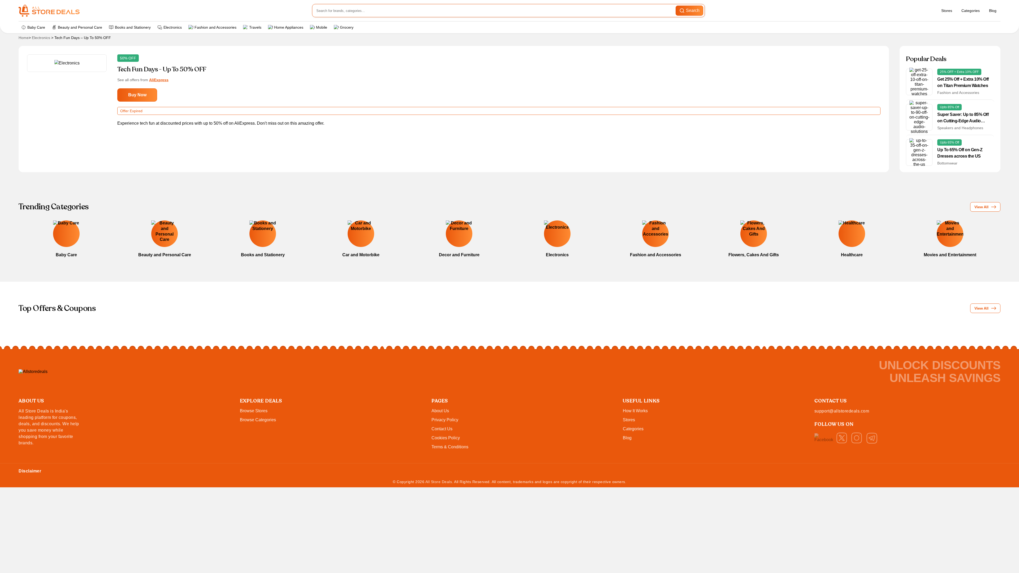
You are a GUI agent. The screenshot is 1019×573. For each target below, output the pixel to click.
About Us (440, 411)
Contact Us (441, 429)
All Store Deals (438, 482)
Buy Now (137, 95)
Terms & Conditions (449, 447)
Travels (255, 27)
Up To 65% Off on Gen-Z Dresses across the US (959, 152)
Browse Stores (253, 411)
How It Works (635, 411)
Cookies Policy (445, 438)
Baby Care (36, 27)
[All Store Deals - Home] (49, 10)
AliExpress (159, 80)
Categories (970, 10)
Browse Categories (258, 420)
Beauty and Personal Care (80, 27)
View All (981, 207)
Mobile (321, 27)
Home (24, 38)
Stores (946, 10)
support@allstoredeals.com (841, 411)
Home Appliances (288, 27)
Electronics (172, 27)
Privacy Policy (444, 420)
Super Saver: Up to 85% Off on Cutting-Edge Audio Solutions (962, 118)
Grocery (346, 27)
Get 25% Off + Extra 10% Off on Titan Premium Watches (963, 82)
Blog (992, 10)
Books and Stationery (133, 27)
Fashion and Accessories (215, 27)
